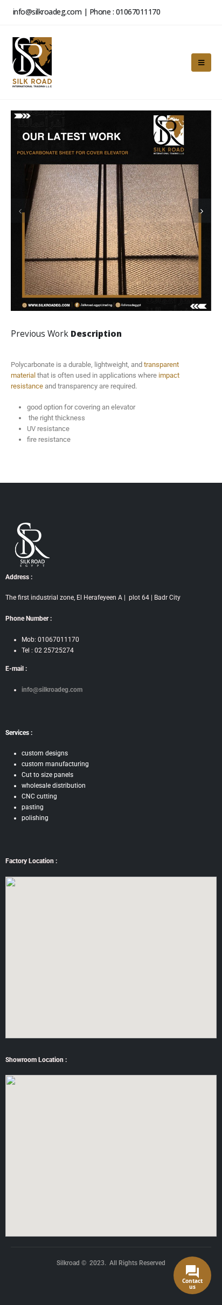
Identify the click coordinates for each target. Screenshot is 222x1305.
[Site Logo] (31, 62)
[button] (201, 211)
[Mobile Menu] (201, 62)
